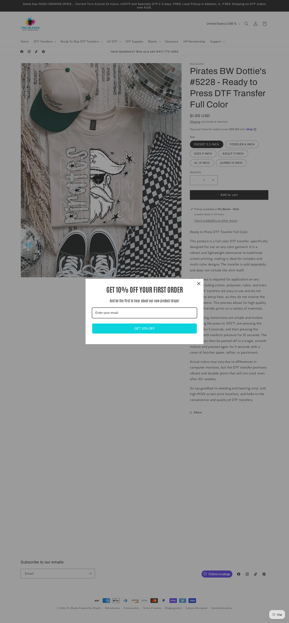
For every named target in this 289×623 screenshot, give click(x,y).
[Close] (198, 283)
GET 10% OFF (144, 328)
